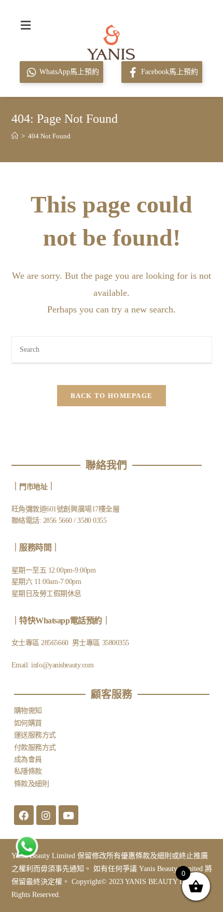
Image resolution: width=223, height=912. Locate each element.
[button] (25, 25)
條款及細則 (31, 784)
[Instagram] (46, 815)
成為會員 (28, 759)
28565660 (55, 643)
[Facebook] (24, 815)
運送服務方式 (35, 735)
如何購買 (28, 723)
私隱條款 (28, 771)
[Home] (14, 136)
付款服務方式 (35, 747)
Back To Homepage (112, 396)
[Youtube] (68, 815)
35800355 (115, 643)
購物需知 (28, 711)
